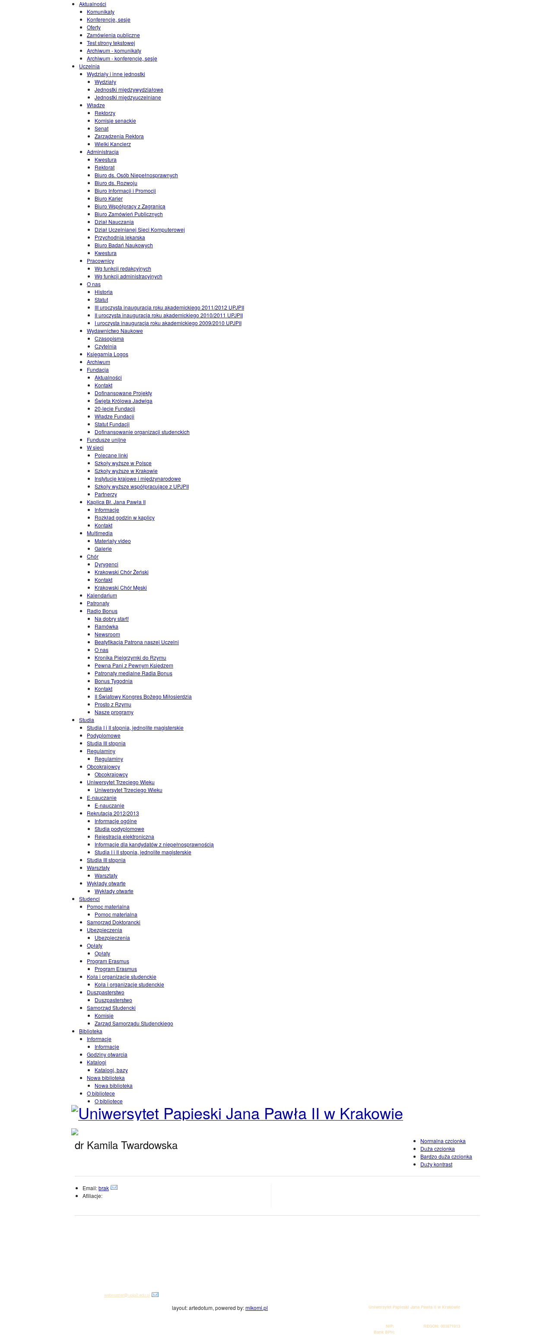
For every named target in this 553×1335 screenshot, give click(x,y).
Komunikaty (100, 11)
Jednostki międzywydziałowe (129, 89)
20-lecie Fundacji (115, 408)
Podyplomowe (104, 735)
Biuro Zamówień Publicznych (129, 213)
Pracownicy (100, 260)
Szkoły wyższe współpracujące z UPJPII (142, 486)
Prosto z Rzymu (113, 704)
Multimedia (100, 533)
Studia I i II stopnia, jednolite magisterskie (135, 727)
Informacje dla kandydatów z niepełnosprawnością (154, 844)
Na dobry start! (112, 618)
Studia (86, 719)
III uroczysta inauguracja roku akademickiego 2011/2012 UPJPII (169, 307)
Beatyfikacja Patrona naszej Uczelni (137, 641)
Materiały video (113, 540)
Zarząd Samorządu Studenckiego (134, 1023)
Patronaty (98, 603)
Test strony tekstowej (111, 42)
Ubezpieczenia (104, 929)
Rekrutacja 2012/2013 (113, 813)
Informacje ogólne (116, 820)
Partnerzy (106, 494)
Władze (96, 105)
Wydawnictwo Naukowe (115, 330)
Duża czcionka (437, 1148)
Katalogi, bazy (111, 1069)
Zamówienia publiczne (113, 34)
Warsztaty (98, 867)
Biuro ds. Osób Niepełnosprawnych (136, 175)
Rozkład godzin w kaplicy (125, 517)
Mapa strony (91, 1282)
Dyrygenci (106, 564)
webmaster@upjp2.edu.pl (127, 1295)
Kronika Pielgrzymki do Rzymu (130, 657)
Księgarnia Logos (107, 354)
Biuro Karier (109, 198)
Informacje (107, 509)
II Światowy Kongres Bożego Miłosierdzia (143, 696)
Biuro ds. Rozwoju (116, 182)
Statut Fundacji (112, 424)
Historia (104, 291)
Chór (93, 556)
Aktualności (92, 3)
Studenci (89, 898)
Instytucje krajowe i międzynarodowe (138, 478)
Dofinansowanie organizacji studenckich (142, 431)
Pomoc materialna (108, 906)
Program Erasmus (108, 961)
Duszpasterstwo (105, 992)
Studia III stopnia (106, 743)
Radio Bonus (102, 610)
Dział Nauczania (114, 221)
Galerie (103, 548)
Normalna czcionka (443, 1140)
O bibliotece (101, 1093)
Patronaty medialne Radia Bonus (133, 673)
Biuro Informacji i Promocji (125, 190)
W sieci (95, 447)
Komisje (104, 1015)
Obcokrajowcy (103, 766)
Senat (101, 128)
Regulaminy (101, 750)
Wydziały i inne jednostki (116, 73)
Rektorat (104, 167)
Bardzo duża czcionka (446, 1156)
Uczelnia (89, 66)
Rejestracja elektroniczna (124, 836)
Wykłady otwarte (106, 883)
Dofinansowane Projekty (123, 392)
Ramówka (106, 626)
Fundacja (98, 369)
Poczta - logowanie (97, 1270)
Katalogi (96, 1062)
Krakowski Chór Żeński (122, 571)
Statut (101, 299)
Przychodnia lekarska (120, 237)
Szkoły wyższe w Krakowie (126, 470)
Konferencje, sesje (108, 19)
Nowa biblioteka (106, 1077)
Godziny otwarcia (107, 1054)
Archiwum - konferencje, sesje (122, 58)
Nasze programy (114, 711)
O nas (94, 283)
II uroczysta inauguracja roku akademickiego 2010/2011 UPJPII (169, 315)
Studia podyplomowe (119, 828)
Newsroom (107, 634)
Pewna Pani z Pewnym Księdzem (134, 665)
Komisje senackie (115, 120)
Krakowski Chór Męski (121, 587)
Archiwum (98, 361)
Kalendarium (102, 595)
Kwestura (106, 159)
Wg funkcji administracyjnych (128, 276)
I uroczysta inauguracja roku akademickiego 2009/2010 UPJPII (168, 322)
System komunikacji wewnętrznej (110, 1276)
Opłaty (94, 945)
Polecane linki (111, 455)
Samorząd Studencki (111, 1007)
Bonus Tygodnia (114, 680)
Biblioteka (90, 1031)
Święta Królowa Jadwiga (124, 400)
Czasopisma (109, 338)
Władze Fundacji (114, 416)
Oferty (94, 27)
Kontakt (103, 385)
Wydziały (105, 81)
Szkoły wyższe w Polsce (123, 462)
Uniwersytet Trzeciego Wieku (121, 782)
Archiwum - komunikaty (114, 50)
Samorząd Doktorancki (113, 922)
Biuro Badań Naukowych (124, 245)
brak (104, 1187)
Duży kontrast (436, 1164)
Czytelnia (106, 346)
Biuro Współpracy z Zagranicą (130, 206)
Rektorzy (105, 112)
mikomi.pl (256, 1307)
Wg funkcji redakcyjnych (123, 268)
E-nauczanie (102, 797)
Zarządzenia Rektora (119, 136)
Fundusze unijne (106, 439)
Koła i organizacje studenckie (121, 976)
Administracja (103, 151)
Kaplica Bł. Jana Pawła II (116, 501)
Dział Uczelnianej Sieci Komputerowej (140, 229)
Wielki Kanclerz (113, 143)
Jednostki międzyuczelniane (128, 97)
